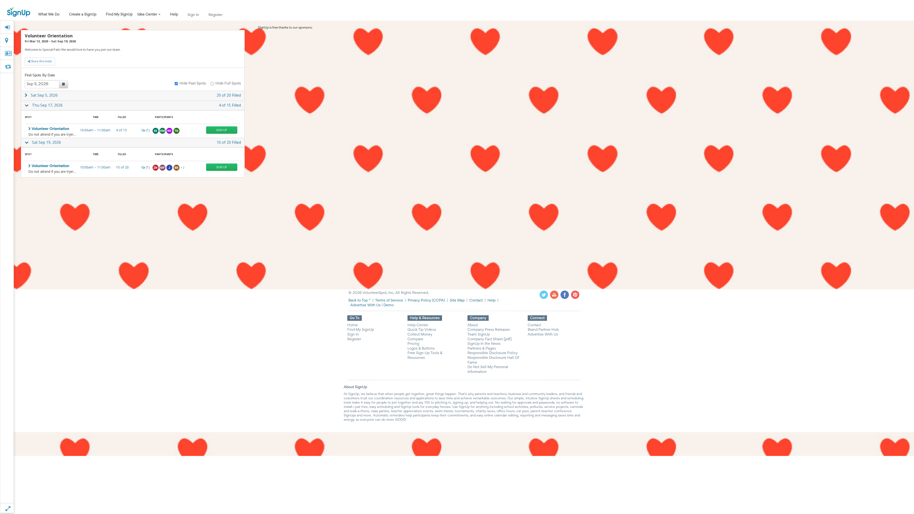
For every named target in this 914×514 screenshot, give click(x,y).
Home (352, 325)
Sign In (193, 15)
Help (174, 14)
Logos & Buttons (421, 348)
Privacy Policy (419, 300)
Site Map (457, 300)
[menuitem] (48, 15)
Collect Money (419, 334)
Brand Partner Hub (543, 329)
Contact (476, 300)
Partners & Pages (481, 348)
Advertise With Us (365, 305)
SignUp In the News (484, 344)
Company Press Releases (488, 329)
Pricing (413, 344)
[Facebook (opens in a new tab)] (565, 294)
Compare (415, 339)
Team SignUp (478, 334)
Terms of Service (389, 300)
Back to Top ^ (359, 300)
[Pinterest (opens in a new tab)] (575, 294)
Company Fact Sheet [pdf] (489, 339)
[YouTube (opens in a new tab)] (554, 294)
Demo (388, 305)
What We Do (49, 14)
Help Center (417, 325)
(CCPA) (438, 300)
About (472, 325)
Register (215, 15)
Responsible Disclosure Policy (492, 353)
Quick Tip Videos (421, 329)
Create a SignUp (82, 14)
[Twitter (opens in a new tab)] (544, 294)
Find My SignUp (119, 14)
